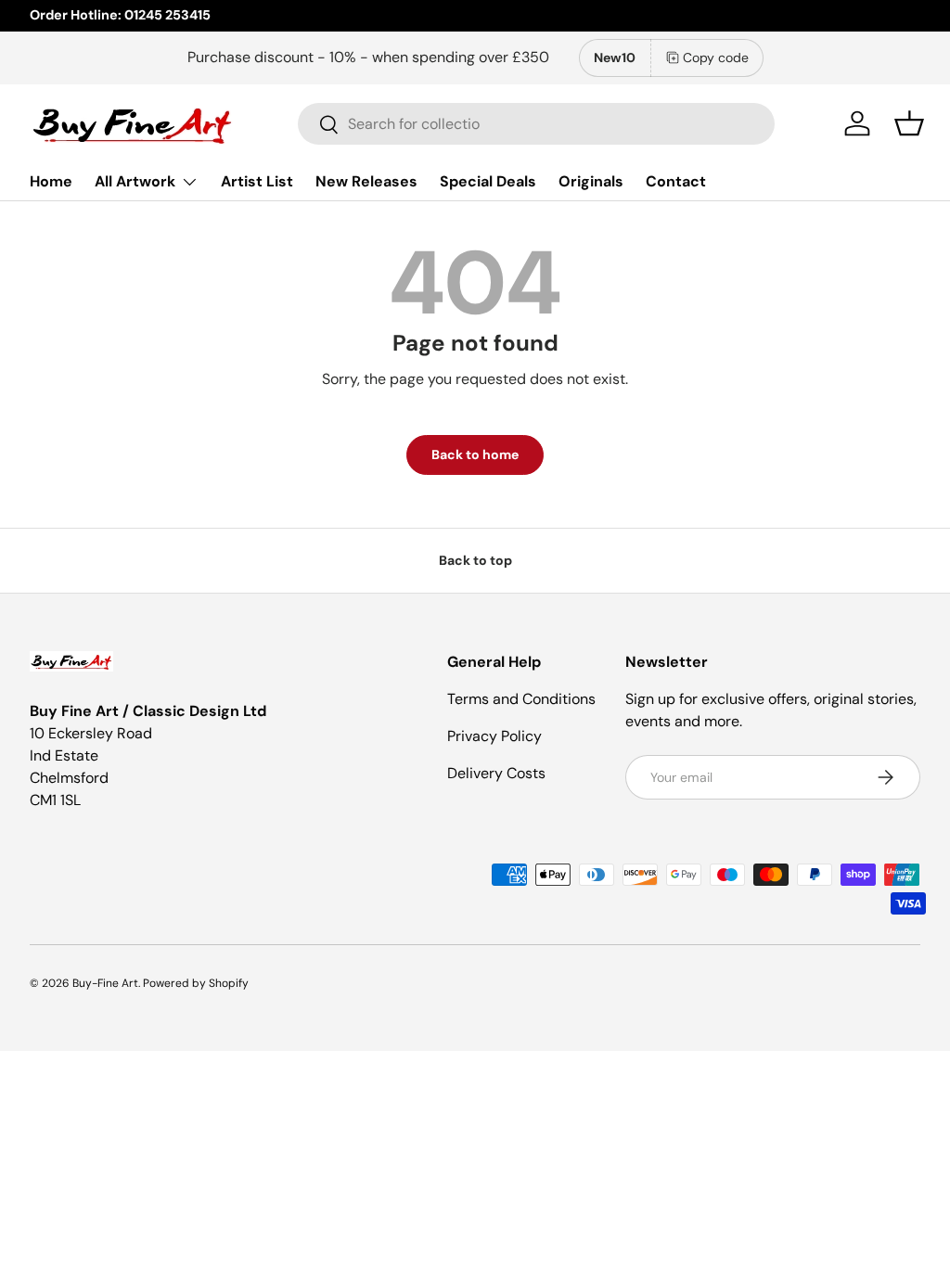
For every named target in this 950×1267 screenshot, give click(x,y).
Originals (590, 181)
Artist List (257, 181)
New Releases (366, 181)
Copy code (716, 57)
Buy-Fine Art (105, 983)
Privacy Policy (494, 736)
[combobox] (537, 124)
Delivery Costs (496, 773)
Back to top (475, 560)
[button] (909, 123)
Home (51, 181)
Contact (676, 181)
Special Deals (488, 181)
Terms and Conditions (521, 699)
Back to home (475, 454)
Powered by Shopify (196, 983)
